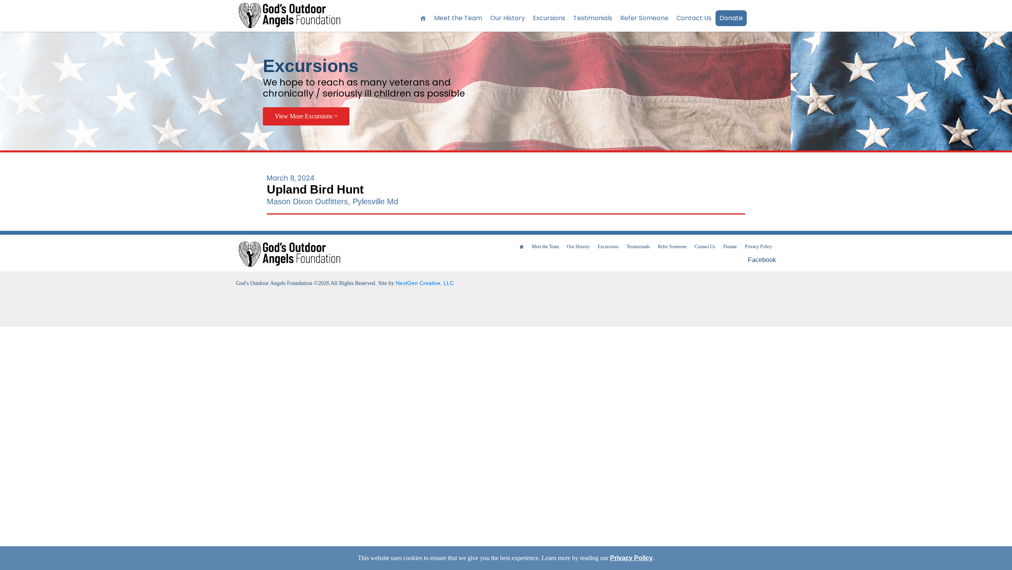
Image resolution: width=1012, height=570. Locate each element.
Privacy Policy (758, 246)
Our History (507, 18)
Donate (731, 18)
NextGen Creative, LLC (425, 283)
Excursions (549, 18)
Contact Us (694, 18)
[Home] (423, 18)
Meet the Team (458, 18)
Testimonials (592, 18)
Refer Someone (644, 18)
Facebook (761, 259)
